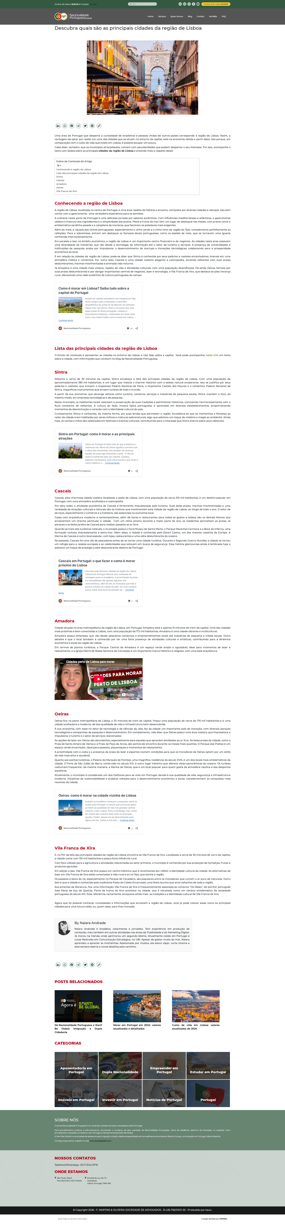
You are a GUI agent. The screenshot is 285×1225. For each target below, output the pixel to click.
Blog (190, 16)
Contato (200, 16)
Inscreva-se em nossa (216, 4)
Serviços (162, 16)
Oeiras (59, 187)
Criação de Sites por (214, 1219)
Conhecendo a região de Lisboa (73, 169)
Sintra (59, 176)
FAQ (224, 16)
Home (150, 16)
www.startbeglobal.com (100, 1141)
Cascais (60, 180)
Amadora (61, 184)
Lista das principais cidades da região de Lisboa (82, 173)
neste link (212, 355)
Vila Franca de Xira (66, 191)
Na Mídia (213, 16)
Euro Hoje (93, 4)
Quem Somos (177, 16)
